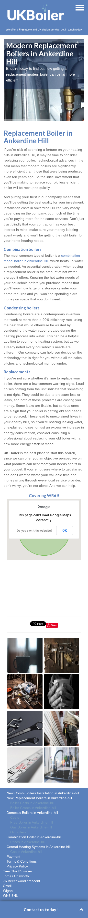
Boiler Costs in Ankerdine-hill (32, 803)
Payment (13, 856)
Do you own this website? (34, 530)
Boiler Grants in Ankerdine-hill (33, 808)
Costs (14, 817)
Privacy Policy (17, 866)
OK (64, 530)
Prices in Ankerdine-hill (27, 842)
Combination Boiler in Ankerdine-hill (34, 837)
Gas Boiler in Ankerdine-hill (31, 827)
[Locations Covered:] (6, 7)
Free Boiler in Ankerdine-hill (31, 822)
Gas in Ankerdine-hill (26, 852)
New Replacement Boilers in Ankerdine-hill (39, 798)
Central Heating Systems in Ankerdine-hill (38, 847)
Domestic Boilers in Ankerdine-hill (32, 813)
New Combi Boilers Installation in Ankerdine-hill (43, 793)
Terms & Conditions (22, 861)
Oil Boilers (18, 832)
